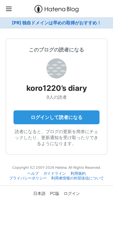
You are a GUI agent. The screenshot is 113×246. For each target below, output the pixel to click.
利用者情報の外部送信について (77, 178)
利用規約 (78, 173)
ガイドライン (54, 173)
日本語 (39, 193)
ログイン (72, 193)
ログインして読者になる (57, 117)
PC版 (54, 193)
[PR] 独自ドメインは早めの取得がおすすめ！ (56, 22)
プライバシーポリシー (28, 178)
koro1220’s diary (56, 88)
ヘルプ (33, 173)
